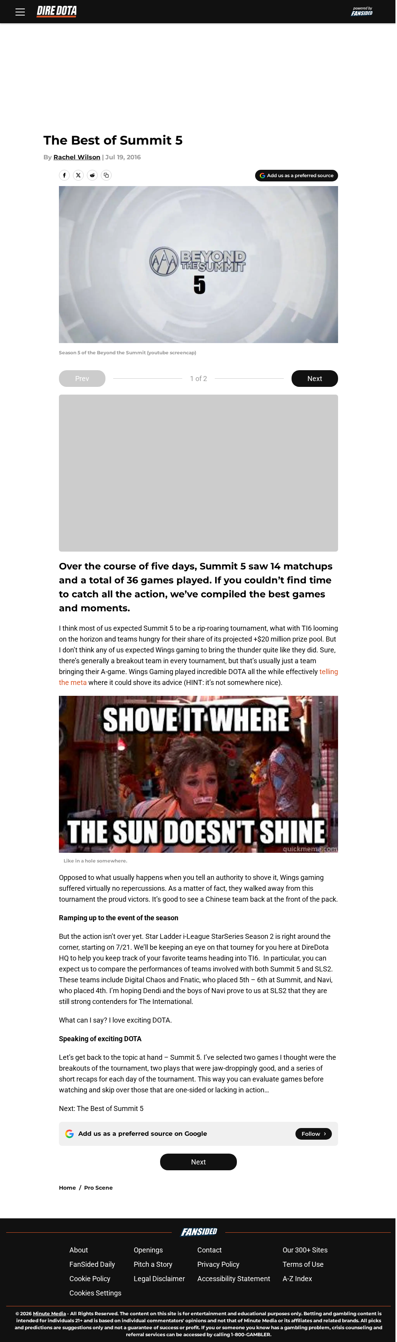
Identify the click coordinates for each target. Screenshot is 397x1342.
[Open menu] (20, 11)
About (78, 1250)
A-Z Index (297, 1279)
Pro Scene (98, 1187)
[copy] (106, 175)
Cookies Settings (95, 1293)
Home (67, 1187)
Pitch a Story (153, 1264)
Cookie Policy (89, 1279)
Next (314, 378)
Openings (148, 1250)
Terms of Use (303, 1264)
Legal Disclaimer (159, 1279)
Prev (82, 378)
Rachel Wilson (77, 157)
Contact (209, 1250)
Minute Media (49, 1313)
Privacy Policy (218, 1264)
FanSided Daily (92, 1264)
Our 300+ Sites (305, 1250)
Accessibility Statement (233, 1279)
